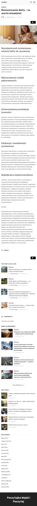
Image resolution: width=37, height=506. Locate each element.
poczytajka (10, 17)
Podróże (3, 462)
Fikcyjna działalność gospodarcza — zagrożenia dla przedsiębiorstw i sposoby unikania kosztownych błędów (22, 293)
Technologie (4, 475)
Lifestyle (11, 303)
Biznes (3, 438)
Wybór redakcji (5, 481)
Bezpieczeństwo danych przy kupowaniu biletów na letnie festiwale (21, 418)
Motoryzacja (4, 459)
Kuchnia (3, 450)
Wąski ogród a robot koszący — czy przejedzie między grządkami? (20, 282)
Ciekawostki (4, 441)
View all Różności (17, 385)
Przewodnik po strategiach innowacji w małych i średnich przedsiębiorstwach (20, 410)
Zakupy (3, 484)
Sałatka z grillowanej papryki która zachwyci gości (22, 394)
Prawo (3, 465)
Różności (6, 250)
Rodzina (3, 468)
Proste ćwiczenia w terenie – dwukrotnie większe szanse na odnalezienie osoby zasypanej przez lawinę (24, 347)
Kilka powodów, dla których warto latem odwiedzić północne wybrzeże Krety (23, 375)
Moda (2, 456)
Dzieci (3, 447)
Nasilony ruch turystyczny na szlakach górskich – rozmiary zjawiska (24, 361)
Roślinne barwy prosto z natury (18, 425)
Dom (2, 444)
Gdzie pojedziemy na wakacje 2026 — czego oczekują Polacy (21, 270)
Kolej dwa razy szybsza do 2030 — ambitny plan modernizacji (24, 333)
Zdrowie (3, 487)
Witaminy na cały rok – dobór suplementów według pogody (22, 402)
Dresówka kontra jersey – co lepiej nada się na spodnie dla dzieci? (21, 306)
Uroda (3, 478)
